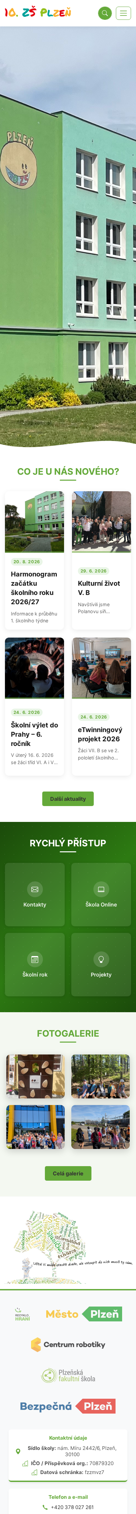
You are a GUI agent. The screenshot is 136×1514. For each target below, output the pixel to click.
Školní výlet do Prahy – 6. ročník (34, 734)
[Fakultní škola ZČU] (68, 1375)
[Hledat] (105, 13)
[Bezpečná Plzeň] (68, 1406)
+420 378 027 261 (72, 1507)
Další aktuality (68, 798)
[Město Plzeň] (84, 1314)
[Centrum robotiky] (68, 1344)
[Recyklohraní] (22, 1314)
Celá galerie (68, 1173)
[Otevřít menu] (123, 13)
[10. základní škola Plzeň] (38, 13)
